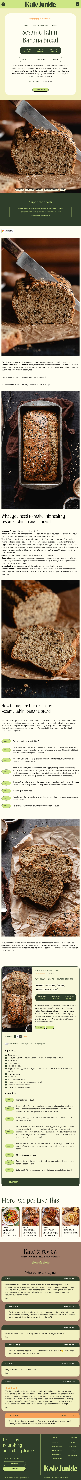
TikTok (73, 1442)
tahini (15, 1060)
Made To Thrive (63, 1478)
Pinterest (74, 1455)
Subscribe (14, 1469)
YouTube (74, 1451)
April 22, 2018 (70, 1279)
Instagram (25, 725)
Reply (7, 1298)
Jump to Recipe (40, 89)
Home (26, 25)
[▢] (6, 1055)
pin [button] (50, 1027)
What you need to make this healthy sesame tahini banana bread (40, 208)
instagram (74, 1437)
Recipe (34, 25)
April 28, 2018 (70, 1306)
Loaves (54, 25)
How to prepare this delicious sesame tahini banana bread (40, 212)
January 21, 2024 (68, 1382)
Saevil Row (54, 1478)
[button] (30, 18)
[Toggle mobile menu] (3, 4)
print (40, 1027)
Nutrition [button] (13, 1182)
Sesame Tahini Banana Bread (40, 215)
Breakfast (44, 25)
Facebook (74, 1446)
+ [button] (20, 1037)
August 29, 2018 (69, 1364)
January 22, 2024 (68, 1415)
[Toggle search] (78, 4)
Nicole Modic (34, 81)
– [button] (14, 1037)
